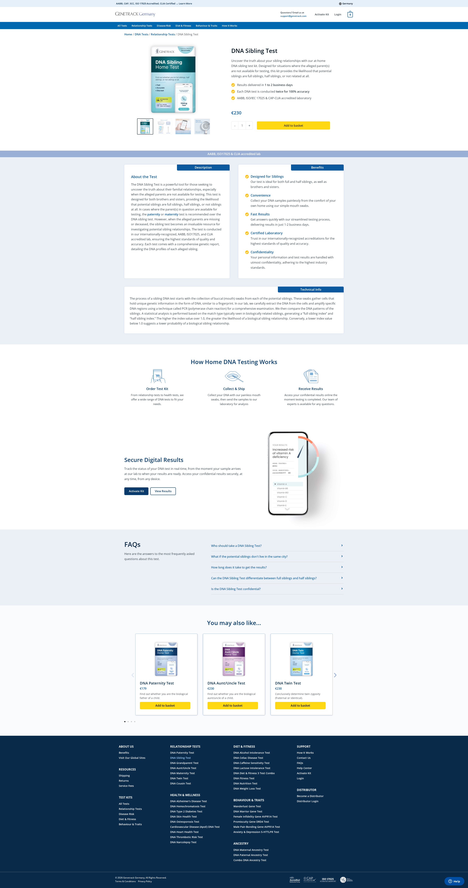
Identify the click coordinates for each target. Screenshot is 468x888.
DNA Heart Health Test (184, 832)
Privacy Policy (145, 881)
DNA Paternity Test (157, 683)
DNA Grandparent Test (184, 763)
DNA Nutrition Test (245, 783)
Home (128, 34)
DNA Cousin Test (180, 783)
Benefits (124, 752)
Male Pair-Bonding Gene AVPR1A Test (256, 827)
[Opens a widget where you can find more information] (454, 881)
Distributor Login (307, 801)
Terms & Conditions (125, 881)
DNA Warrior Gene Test (247, 811)
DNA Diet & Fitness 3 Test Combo (254, 773)
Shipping (124, 775)
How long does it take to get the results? (239, 567)
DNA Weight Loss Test (247, 788)
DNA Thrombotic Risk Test (186, 837)
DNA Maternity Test (182, 773)
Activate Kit (322, 14)
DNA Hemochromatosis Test (187, 806)
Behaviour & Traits (206, 25)
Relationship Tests (142, 25)
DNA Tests (141, 34)
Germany (347, 3)
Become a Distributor (310, 796)
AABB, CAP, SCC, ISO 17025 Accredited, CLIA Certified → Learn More (154, 3)
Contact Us (304, 758)
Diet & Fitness (183, 25)
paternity (153, 214)
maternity (171, 214)
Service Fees (126, 786)
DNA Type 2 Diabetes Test (186, 811)
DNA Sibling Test (180, 758)
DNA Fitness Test (243, 778)
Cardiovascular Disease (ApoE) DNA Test (195, 827)
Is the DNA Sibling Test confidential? (236, 589)
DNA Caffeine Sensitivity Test (251, 763)
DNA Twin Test (288, 683)
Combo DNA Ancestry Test (249, 860)
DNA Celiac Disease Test (248, 758)
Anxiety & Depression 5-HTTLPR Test (256, 832)
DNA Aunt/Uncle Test (226, 683)
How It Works (229, 25)
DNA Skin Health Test (183, 816)
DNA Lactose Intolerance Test (251, 768)
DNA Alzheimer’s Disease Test (188, 801)
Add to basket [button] (165, 706)
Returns (124, 780)
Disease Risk (164, 25)
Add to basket (293, 126)
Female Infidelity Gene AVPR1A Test (255, 816)
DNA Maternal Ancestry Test (251, 850)
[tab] (277, 545)
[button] (133, 675)
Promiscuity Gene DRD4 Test (251, 821)
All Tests (122, 25)
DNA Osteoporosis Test (184, 821)
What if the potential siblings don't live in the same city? (249, 557)
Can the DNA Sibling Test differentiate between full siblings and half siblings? (264, 578)
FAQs (300, 763)
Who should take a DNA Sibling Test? (236, 546)
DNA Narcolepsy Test (183, 842)
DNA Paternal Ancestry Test (250, 855)
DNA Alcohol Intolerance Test (251, 752)
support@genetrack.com (293, 16)
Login (337, 14)
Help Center (304, 768)
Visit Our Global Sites (132, 758)
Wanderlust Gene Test (247, 806)
